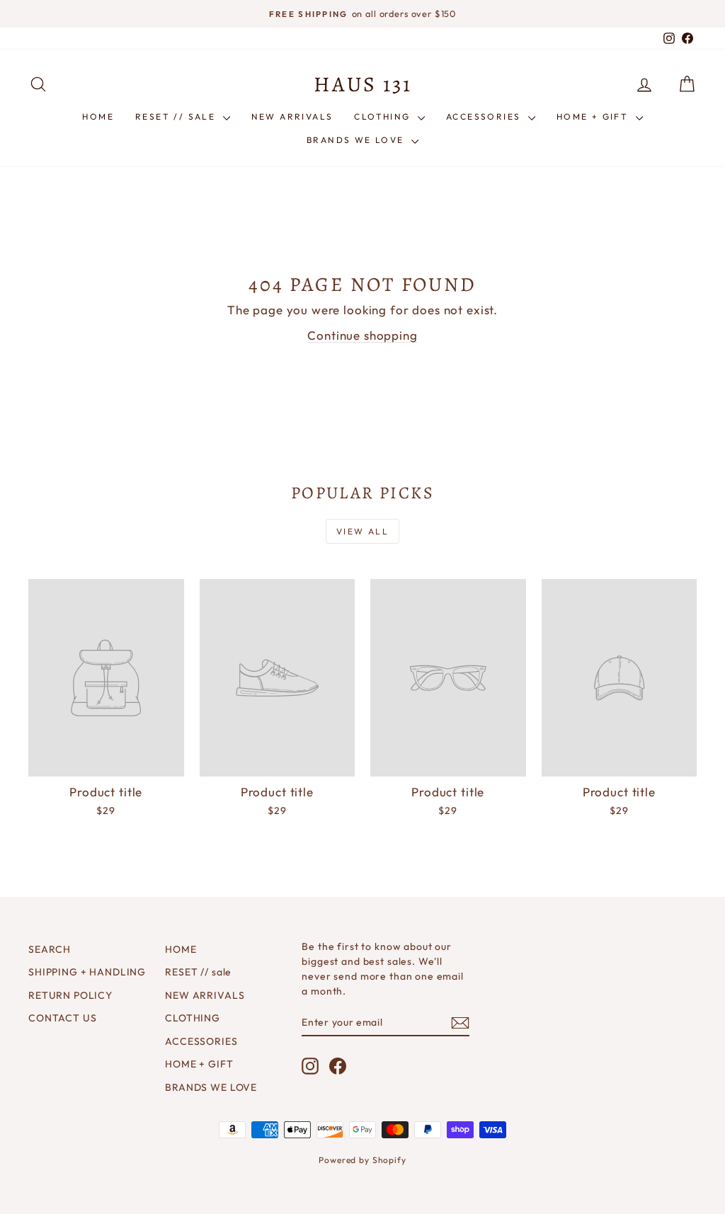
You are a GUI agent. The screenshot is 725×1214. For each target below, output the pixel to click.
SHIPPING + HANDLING (87, 972)
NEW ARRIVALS (292, 116)
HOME (98, 116)
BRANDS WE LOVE (357, 139)
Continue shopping (362, 335)
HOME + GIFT (594, 116)
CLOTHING (384, 116)
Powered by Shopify (362, 1160)
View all (362, 531)
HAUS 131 (363, 84)
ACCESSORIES (485, 116)
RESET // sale (177, 116)
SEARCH (49, 949)
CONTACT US (62, 1018)
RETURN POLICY (70, 995)
